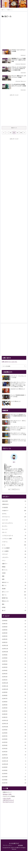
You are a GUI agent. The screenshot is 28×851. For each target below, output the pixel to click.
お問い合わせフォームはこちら (9, 361)
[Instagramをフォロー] (15, 489)
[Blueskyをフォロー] (13, 489)
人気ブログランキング (8, 800)
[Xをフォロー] (11, 489)
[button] (25, 366)
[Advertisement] (14, 33)
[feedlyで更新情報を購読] (17, 489)
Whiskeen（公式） (7, 794)
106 (21, 132)
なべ (14, 462)
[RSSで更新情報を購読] (19, 489)
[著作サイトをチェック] (9, 489)
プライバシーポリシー (7, 845)
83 (10, 132)
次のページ (14, 128)
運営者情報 (20, 845)
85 (17, 132)
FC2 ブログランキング (8, 802)
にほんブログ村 (6, 798)
